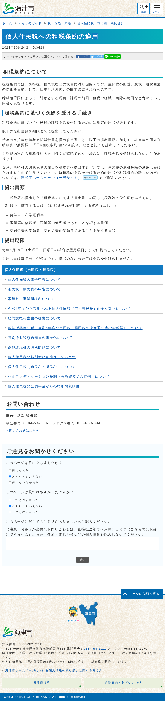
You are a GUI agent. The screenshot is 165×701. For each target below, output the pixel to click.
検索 (143, 12)
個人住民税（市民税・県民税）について (42, 367)
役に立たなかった (25, 482)
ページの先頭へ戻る (144, 593)
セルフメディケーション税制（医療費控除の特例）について (59, 376)
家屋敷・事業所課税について (32, 299)
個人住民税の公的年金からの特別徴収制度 (44, 386)
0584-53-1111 (95, 648)
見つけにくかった (25, 512)
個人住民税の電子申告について (34, 279)
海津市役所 (41, 682)
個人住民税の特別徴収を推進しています (42, 357)
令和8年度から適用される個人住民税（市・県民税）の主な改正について (69, 308)
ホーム (7, 23)
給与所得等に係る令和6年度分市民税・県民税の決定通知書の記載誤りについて (75, 328)
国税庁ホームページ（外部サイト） (58, 178)
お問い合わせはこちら (22, 430)
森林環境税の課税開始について (34, 347)
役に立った (20, 470)
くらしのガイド (30, 23)
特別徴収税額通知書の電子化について (40, 338)
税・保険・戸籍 (59, 23)
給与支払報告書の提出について (34, 318)
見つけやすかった (25, 500)
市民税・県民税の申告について (34, 289)
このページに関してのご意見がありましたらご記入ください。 (59, 521)
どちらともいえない (27, 476)
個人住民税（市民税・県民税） (100, 23)
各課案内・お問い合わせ (123, 682)
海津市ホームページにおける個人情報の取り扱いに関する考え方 (53, 670)
